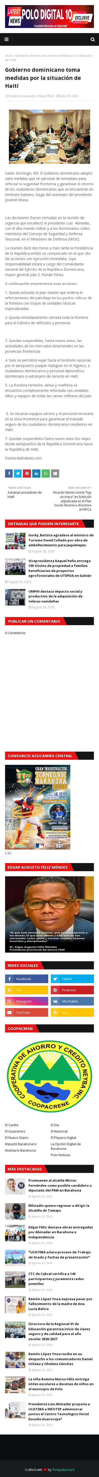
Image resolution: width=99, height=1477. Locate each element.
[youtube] (26, 1012)
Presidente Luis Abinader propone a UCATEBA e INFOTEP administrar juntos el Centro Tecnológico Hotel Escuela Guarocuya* (59, 1411)
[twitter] (72, 978)
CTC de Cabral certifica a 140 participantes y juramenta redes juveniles (56, 1278)
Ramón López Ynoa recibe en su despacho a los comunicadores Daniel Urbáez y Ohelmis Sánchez (60, 1359)
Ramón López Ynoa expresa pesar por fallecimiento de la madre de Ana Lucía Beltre (60, 1304)
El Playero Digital (63, 1137)
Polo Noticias (61, 1155)
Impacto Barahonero (21, 1144)
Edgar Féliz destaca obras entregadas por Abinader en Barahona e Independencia (60, 1232)
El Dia (55, 1125)
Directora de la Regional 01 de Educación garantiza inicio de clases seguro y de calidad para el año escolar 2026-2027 (59, 1331)
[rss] (26, 990)
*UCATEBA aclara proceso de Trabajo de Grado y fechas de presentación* (59, 1254)
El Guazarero (15, 1131)
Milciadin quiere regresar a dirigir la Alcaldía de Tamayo (58, 1208)
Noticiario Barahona (20, 1150)
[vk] (72, 1001)
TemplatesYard (63, 1470)
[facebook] (26, 978)
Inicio (9, 55)
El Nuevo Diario (16, 1137)
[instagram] (26, 1001)
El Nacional (59, 1131)
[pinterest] (72, 990)
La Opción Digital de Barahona (66, 1146)
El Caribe (12, 1125)
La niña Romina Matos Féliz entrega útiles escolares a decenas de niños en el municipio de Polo (61, 1384)
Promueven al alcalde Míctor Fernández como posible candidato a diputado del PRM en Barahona (60, 1185)
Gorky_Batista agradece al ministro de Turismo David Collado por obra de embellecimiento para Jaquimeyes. (61, 540)
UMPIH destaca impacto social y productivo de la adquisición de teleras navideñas (55, 596)
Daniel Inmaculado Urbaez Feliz (31, 96)
